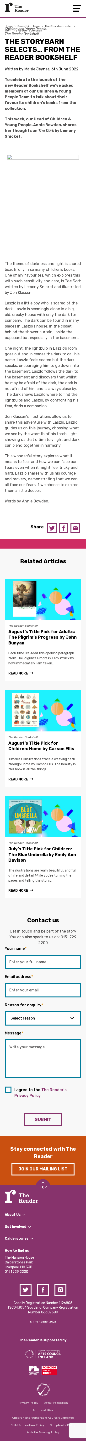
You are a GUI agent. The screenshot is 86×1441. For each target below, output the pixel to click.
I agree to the (40, 1093)
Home (9, 26)
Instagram (60, 1290)
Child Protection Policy (27, 1425)
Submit (43, 1119)
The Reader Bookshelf (22, 34)
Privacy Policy (28, 1402)
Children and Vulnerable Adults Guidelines (43, 1417)
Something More (28, 26)
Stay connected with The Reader (43, 1153)
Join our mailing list (43, 1169)
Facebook (63, 528)
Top (43, 1187)
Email (75, 528)
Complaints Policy (63, 1425)
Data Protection (56, 1402)
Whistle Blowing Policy (43, 1432)
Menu (77, 8)
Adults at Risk (43, 1410)
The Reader (17, 7)
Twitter (52, 528)
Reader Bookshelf (31, 85)
